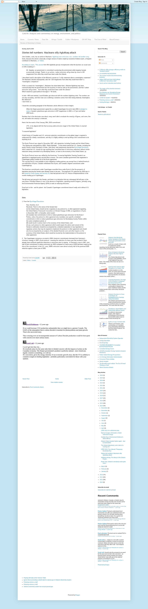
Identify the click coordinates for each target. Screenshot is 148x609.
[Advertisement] (112, 197)
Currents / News (33, 39)
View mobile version (57, 382)
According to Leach (28, 65)
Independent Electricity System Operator (111, 338)
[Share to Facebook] (53, 258)
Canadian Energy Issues (106, 349)
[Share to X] (51, 258)
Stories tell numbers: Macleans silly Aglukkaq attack (111, 454)
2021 (101, 388)
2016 (101, 400)
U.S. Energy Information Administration (110, 357)
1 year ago (117, 507)
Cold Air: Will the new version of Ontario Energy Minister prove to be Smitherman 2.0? (111, 519)
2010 (101, 482)
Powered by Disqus (103, 565)
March (103, 466)
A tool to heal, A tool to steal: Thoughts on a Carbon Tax (116, 267)
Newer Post (26, 379)
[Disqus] (56, 292)
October (103, 413)
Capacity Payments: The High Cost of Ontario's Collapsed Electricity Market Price (117, 281)
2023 (101, 383)
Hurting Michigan (104, 102)
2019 (101, 393)
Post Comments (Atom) (37, 387)
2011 (101, 479)
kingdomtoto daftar (103, 505)
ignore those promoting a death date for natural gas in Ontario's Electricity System (47, 580)
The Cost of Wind (100, 39)
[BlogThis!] (49, 258)
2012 (101, 477)
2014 (101, 406)
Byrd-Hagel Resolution (81, 147)
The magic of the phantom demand (109, 88)
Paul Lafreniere (102, 533)
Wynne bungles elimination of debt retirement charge (111, 433)
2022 (101, 385)
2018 (101, 395)
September (104, 415)
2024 (101, 380)
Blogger (77, 595)
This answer (39, 65)
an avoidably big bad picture (107, 73)
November (104, 410)
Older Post (88, 379)
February (104, 469)
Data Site (45, 39)
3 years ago (105, 561)
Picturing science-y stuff (106, 100)
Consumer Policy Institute (106, 359)
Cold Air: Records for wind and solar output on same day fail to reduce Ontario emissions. (112, 507)
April (102, 428)
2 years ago (109, 529)
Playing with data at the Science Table (35, 578)
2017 (101, 398)
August (103, 418)
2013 (101, 474)
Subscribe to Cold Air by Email (107, 490)
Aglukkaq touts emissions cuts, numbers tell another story (70, 57)
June (103, 423)
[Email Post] (43, 257)
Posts (102, 60)
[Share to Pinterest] (55, 258)
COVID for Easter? (104, 97)
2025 (101, 378)
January (103, 471)
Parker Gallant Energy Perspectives (109, 355)
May (102, 425)
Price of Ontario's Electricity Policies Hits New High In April (116, 253)
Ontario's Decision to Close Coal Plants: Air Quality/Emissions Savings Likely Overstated (116, 297)
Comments (103, 63)
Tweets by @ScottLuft (104, 114)
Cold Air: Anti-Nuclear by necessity (106, 536)
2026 (101, 375)
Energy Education (104, 340)
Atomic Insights (103, 361)
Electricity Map (103, 343)
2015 (101, 403)
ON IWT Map (86, 39)
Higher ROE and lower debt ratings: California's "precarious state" (109, 80)
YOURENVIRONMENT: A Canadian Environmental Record (109, 345)
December (104, 408)
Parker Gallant (102, 511)
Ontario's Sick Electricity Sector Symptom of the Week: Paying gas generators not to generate (117, 240)
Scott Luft (101, 540)
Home (22, 39)
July (102, 420)
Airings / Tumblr (56, 39)
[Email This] (47, 258)
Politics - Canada (31, 260)
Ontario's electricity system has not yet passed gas (38, 586)
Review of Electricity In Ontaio (30, 43)
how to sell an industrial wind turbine (110, 83)
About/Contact (114, 39)
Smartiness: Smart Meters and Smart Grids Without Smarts (117, 309)
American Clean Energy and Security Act (37, 173)
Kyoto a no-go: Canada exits (116, 322)
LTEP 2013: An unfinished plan (110, 430)
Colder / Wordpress (72, 39)
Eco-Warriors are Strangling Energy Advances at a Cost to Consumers (109, 93)
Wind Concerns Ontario (106, 367)
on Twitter (41, 61)
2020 (101, 390)
